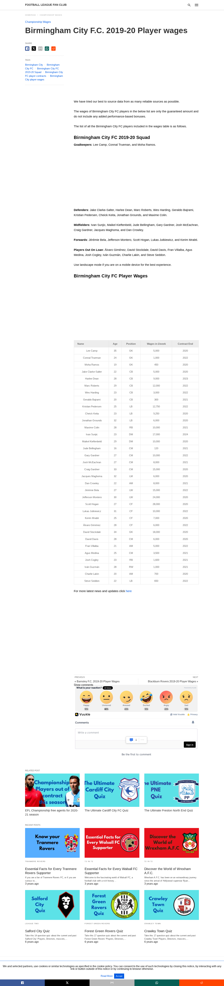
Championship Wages (51, 15)
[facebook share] (27, 48)
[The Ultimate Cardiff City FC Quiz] (112, 790)
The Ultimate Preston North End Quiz (168, 810)
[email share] (40, 48)
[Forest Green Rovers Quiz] (112, 905)
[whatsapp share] (47, 48)
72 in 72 (89, 861)
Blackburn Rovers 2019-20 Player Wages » (173, 681)
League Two (32, 923)
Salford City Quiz (37, 931)
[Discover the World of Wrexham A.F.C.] (171, 843)
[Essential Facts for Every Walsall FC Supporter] (112, 843)
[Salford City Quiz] (52, 905)
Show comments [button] (83, 684)
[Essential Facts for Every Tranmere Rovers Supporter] (52, 843)
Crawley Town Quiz (158, 931)
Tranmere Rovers (35, 861)
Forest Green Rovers (97, 923)
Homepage (30, 15)
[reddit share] (53, 48)
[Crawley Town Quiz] (171, 905)
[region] (136, 70)
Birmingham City (34, 64)
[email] (112, 982)
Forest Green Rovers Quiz (104, 931)
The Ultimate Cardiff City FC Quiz (106, 810)
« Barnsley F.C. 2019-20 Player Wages (97, 681)
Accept (119, 976)
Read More (107, 976)
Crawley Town (152, 923)
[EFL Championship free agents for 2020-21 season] (52, 790)
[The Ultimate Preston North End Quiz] (171, 790)
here (129, 591)
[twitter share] (34, 48)
